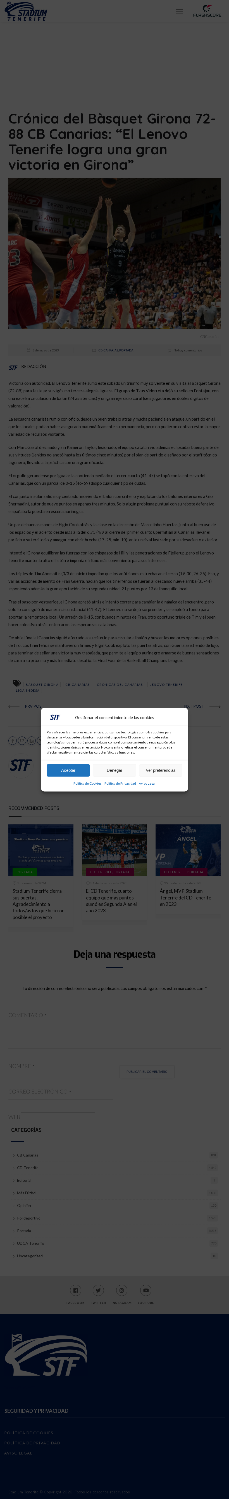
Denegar (114, 770)
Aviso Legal (147, 783)
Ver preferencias (161, 770)
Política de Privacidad (120, 783)
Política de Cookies (87, 783)
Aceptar (68, 770)
